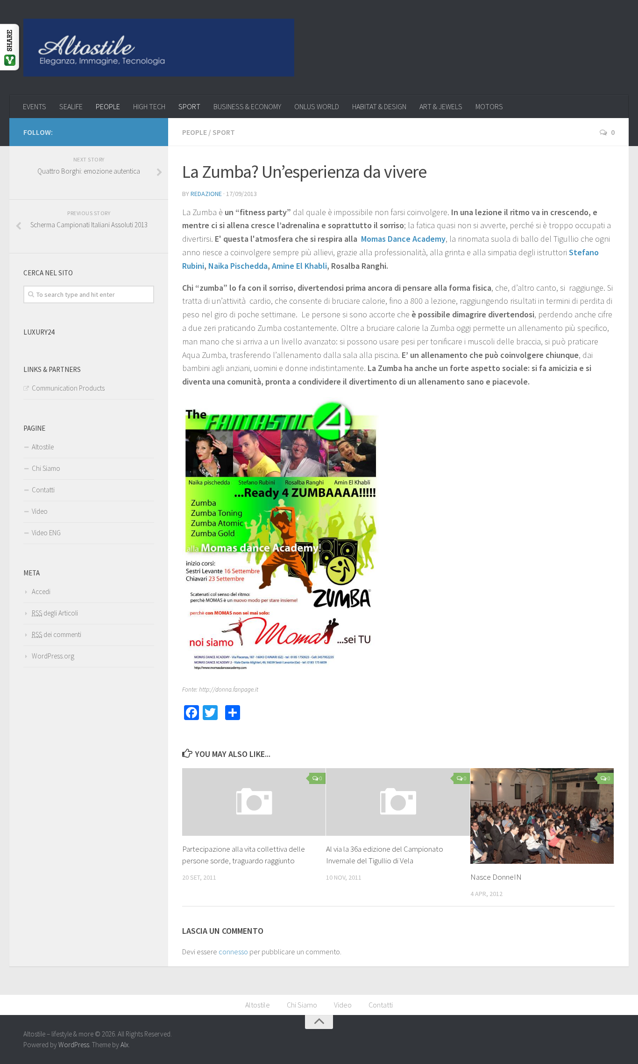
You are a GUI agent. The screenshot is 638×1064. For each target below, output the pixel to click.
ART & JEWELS (440, 106)
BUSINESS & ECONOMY (247, 106)
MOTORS (489, 106)
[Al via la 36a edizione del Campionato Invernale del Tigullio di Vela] (397, 802)
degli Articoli (55, 613)
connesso (233, 951)
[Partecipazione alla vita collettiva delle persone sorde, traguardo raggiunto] (254, 802)
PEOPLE (108, 106)
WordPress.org (53, 655)
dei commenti (56, 634)
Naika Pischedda (238, 265)
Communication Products (68, 388)
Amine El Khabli (299, 265)
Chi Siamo (46, 468)
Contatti (43, 489)
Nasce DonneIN (496, 877)
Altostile (43, 446)
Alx (124, 1044)
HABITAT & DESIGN (379, 106)
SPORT (189, 106)
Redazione (206, 193)
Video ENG (46, 532)
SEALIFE (71, 106)
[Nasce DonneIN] (542, 816)
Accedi (41, 591)
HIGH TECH (149, 106)
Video (40, 511)
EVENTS (34, 106)
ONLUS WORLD (316, 106)
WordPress (73, 1044)
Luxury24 (38, 332)
